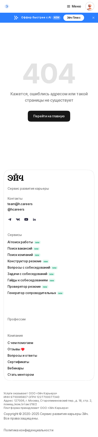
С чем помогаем (20, 343)
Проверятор (27, 286)
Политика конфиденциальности (28, 430)
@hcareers (16, 209)
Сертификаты (18, 362)
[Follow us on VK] (18, 219)
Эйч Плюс (73, 17)
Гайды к (31, 280)
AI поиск (23, 242)
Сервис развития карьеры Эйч (64, 414)
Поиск (23, 248)
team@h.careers (20, 204)
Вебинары (16, 368)
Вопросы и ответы (22, 355)
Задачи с (31, 274)
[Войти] (89, 6)
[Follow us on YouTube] (26, 219)
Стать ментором (21, 374)
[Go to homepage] (49, 177)
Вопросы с (32, 267)
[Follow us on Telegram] (10, 219)
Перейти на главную (49, 116)
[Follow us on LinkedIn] (34, 219)
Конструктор (28, 261)
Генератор (35, 293)
